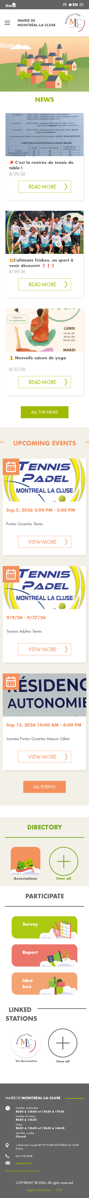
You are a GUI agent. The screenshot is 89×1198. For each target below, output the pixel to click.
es (82, 4)
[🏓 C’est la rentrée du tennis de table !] (44, 134)
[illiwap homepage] (20, 4)
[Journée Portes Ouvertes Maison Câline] (44, 695)
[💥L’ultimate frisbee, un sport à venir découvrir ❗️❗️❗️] (44, 231)
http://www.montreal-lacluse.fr (22, 1170)
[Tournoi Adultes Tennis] (44, 587)
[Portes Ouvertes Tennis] (44, 480)
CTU (59, 1190)
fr (65, 4)
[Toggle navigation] (7, 23)
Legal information (39, 1190)
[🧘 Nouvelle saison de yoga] (44, 329)
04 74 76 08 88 (24, 1156)
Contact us (23, 1163)
